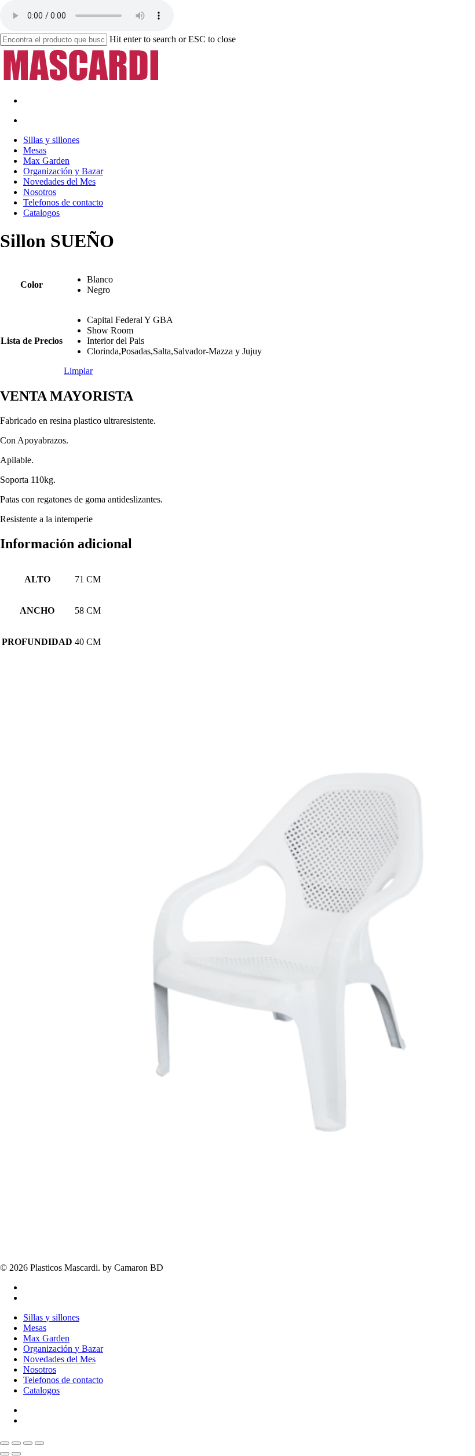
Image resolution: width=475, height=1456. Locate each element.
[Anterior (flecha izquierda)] (4, 1453)
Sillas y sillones (51, 1317)
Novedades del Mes (59, 1359)
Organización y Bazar (63, 1349)
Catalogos (41, 1390)
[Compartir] (27, 1443)
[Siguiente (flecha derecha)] (16, 1453)
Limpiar (78, 371)
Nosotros (39, 1369)
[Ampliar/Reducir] (4, 1443)
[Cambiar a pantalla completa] (16, 1443)
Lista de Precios (32, 341)
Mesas (34, 1328)
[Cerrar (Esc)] (39, 1443)
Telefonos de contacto (63, 1380)
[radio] (174, 279)
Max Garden (46, 1338)
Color (31, 284)
